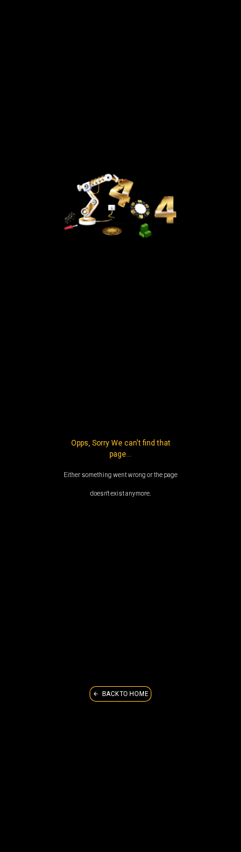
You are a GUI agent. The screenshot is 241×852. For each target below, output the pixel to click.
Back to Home (125, 694)
